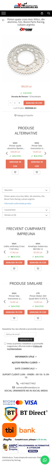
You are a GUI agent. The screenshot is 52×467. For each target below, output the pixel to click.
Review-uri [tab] (10, 215)
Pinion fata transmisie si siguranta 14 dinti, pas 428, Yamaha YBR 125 (37, 147)
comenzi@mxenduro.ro (28, 387)
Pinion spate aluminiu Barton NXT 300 (15, 147)
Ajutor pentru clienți (25, 362)
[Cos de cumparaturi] (42, 13)
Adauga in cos (34, 103)
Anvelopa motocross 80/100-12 (38, 247)
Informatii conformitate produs (17, 203)
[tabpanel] (26, 58)
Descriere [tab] (8, 190)
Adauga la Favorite (24, 115)
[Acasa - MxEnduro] (26, 5)
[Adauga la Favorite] (15, 172)
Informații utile (25, 356)
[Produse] (3, 14)
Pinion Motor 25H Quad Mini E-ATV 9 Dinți (38, 297)
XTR (38, 293)
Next (47, 61)
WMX (37, 143)
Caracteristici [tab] (9, 209)
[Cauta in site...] (48, 13)
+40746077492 (27, 383)
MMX (15, 143)
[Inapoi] (2, 20)
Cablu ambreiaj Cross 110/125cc (14, 247)
